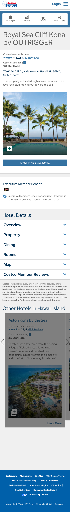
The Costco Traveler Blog (24, 480)
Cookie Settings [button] (22, 490)
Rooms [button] (10, 254)
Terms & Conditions (49, 480)
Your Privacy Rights (39, 485)
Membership (26, 476)
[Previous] (2, 342)
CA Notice (56, 485)
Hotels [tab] (27, 20)
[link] (24, 62)
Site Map (39, 476)
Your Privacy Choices (38, 494)
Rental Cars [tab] (59, 20)
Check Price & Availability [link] (43, 162)
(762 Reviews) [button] (30, 57)
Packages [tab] (10, 20)
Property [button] (12, 234)
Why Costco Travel (55, 476)
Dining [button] (9, 244)
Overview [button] (12, 224)
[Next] (67, 342)
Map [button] (8, 264)
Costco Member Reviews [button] (26, 274)
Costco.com (11, 476)
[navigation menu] (65, 4)
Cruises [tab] (43, 20)
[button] (35, 123)
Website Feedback (18, 485)
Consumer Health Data (44, 490)
